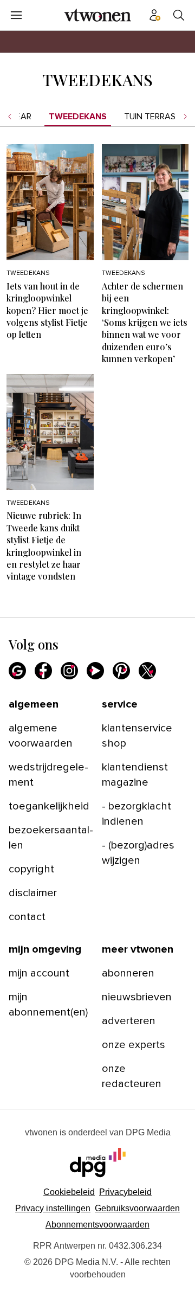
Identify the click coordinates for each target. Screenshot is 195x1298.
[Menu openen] (16, 15)
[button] (52, 1208)
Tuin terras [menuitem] (150, 116)
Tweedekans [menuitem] (78, 116)
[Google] (17, 670)
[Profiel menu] (154, 15)
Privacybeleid (125, 1192)
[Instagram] (69, 670)
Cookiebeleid (69, 1192)
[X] (147, 670)
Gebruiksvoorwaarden (137, 1208)
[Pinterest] (121, 670)
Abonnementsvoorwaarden (98, 1224)
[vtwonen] (97, 15)
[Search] (178, 15)
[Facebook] (43, 670)
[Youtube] (95, 670)
